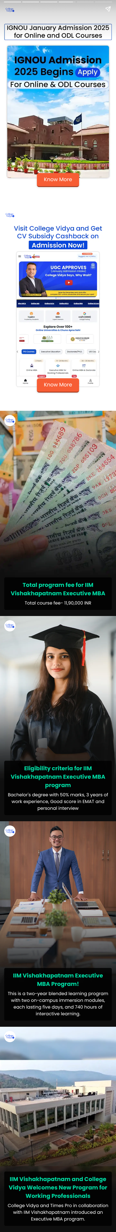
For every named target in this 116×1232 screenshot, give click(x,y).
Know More (58, 179)
